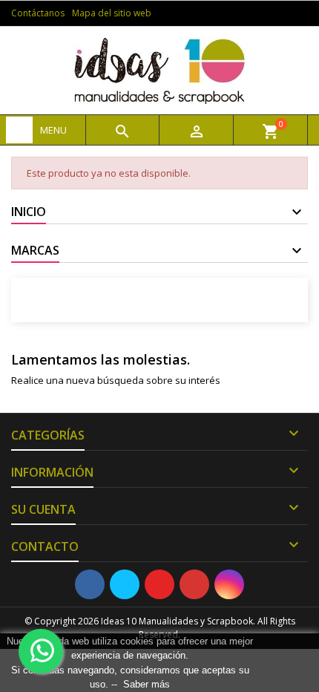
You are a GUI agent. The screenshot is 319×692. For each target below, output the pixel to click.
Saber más (146, 684)
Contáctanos (38, 13)
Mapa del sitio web (111, 13)
